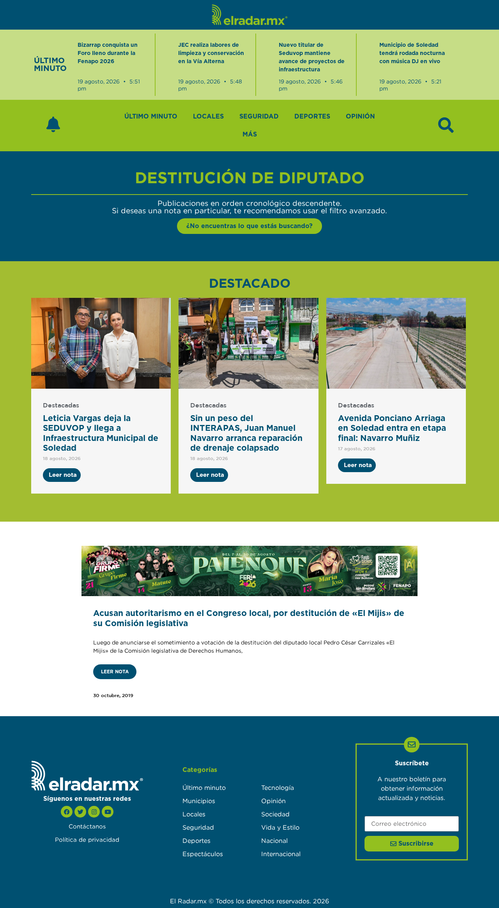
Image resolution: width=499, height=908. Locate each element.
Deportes (312, 116)
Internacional (281, 853)
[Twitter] (80, 812)
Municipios (198, 800)
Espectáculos (202, 853)
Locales (208, 116)
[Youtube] (107, 812)
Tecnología (277, 787)
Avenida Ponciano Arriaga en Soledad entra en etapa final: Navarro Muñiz (392, 428)
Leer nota (115, 671)
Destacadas (61, 406)
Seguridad (259, 116)
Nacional (274, 840)
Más (249, 134)
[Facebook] (67, 812)
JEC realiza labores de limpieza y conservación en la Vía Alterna (211, 53)
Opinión (360, 116)
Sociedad (275, 814)
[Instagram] (94, 812)
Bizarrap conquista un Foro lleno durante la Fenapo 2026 (108, 53)
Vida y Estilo (280, 827)
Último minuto (150, 116)
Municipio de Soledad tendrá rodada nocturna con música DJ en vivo (412, 53)
